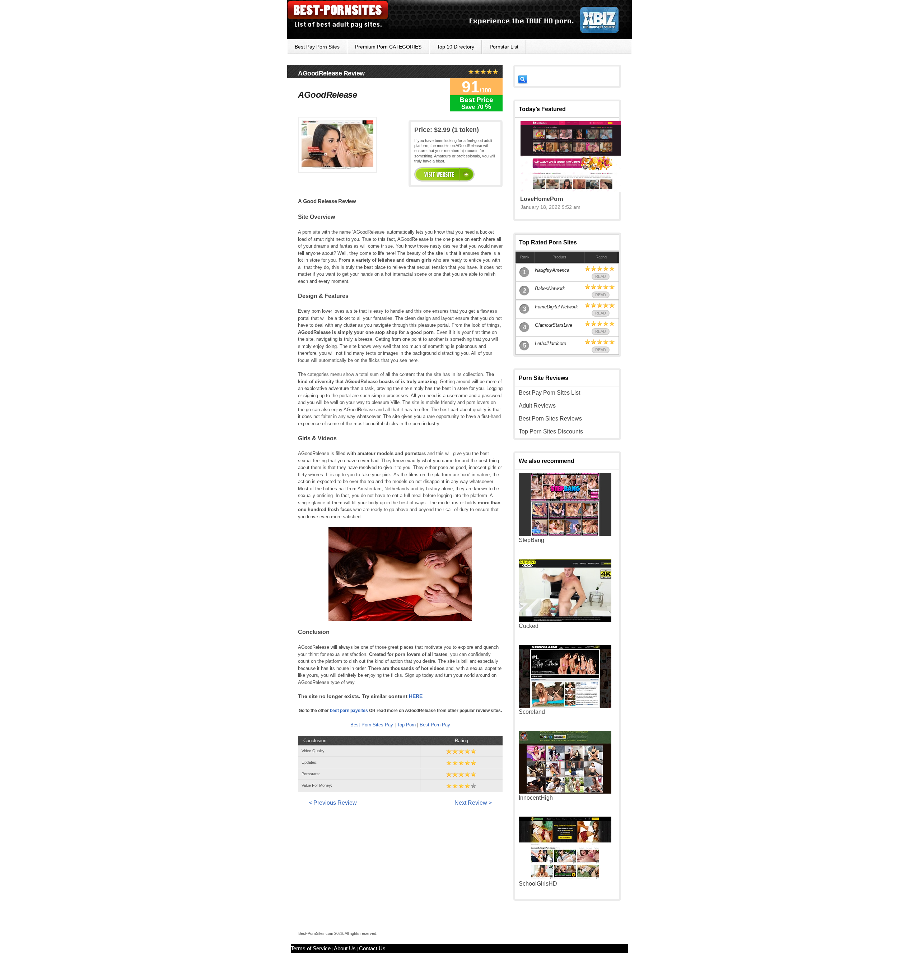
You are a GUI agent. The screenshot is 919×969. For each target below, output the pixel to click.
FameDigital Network (556, 306)
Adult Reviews (537, 406)
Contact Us (372, 948)
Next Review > (473, 803)
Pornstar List (504, 47)
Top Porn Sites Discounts (551, 431)
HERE (416, 696)
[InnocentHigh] (565, 792)
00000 (444, 174)
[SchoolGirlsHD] (565, 877)
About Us (345, 948)
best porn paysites (349, 710)
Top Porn (406, 724)
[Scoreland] (565, 706)
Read (600, 276)
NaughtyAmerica (552, 270)
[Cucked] (565, 620)
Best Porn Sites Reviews (550, 418)
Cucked (528, 626)
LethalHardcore (550, 343)
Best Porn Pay (435, 724)
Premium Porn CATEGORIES (388, 47)
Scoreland (532, 712)
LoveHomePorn (541, 199)
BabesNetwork (550, 288)
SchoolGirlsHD (538, 884)
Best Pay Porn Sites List (549, 393)
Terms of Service (311, 948)
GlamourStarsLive (553, 325)
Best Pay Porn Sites (317, 47)
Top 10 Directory (455, 47)
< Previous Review (333, 803)
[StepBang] (565, 534)
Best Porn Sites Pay (371, 724)
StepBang (531, 540)
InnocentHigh (536, 798)
